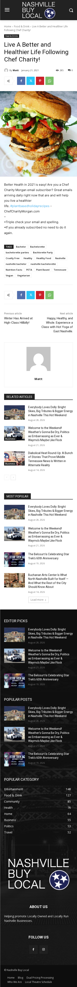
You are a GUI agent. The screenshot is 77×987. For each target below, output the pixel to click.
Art (6, 417)
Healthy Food (43, 258)
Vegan (9, 275)
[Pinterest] (40, 81)
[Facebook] (21, 81)
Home (7, 26)
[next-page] (13, 477)
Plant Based (42, 269)
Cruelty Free (13, 258)
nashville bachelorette (43, 263)
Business (10, 438)
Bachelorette (37, 246)
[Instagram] (44, 949)
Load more (37, 599)
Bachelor (21, 246)
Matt (16, 70)
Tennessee (60, 269)
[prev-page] (6, 477)
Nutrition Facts (14, 269)
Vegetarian (23, 275)
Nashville (60, 258)
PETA (29, 269)
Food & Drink (21, 26)
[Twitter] (30, 81)
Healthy (28, 258)
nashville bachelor (16, 263)
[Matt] (6, 70)
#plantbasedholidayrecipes (29, 206)
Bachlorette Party (43, 252)
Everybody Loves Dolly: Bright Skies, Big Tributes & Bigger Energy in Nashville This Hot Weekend (50, 411)
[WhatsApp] (49, 81)
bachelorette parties (17, 252)
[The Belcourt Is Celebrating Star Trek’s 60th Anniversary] (14, 559)
